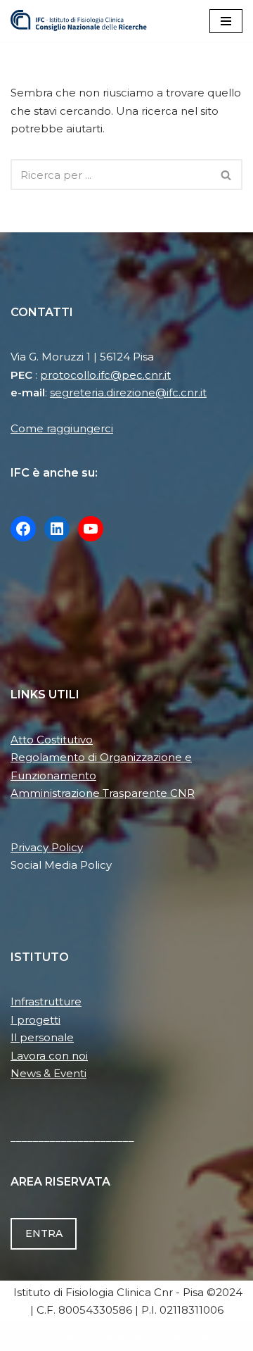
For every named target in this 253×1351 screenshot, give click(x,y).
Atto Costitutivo (52, 739)
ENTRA (44, 1233)
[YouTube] (90, 528)
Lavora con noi (49, 1055)
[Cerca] (226, 174)
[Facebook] (23, 528)
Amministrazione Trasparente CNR (103, 793)
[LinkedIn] (57, 528)
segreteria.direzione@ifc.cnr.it (128, 392)
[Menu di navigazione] (225, 21)
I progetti (35, 1019)
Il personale (42, 1037)
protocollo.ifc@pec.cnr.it (105, 375)
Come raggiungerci (62, 428)
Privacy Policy (47, 847)
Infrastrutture (46, 1001)
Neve (58, 1336)
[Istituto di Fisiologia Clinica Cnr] (79, 21)
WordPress (179, 1336)
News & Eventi (48, 1073)
